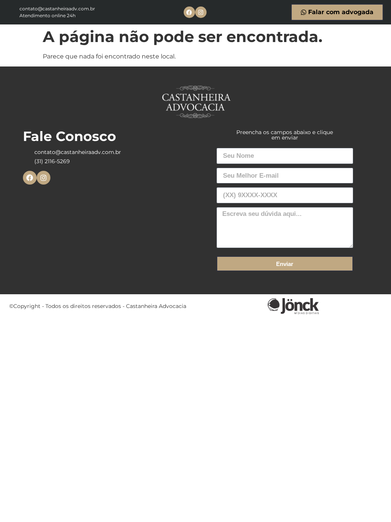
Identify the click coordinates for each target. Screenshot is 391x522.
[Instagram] (201, 12)
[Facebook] (189, 12)
